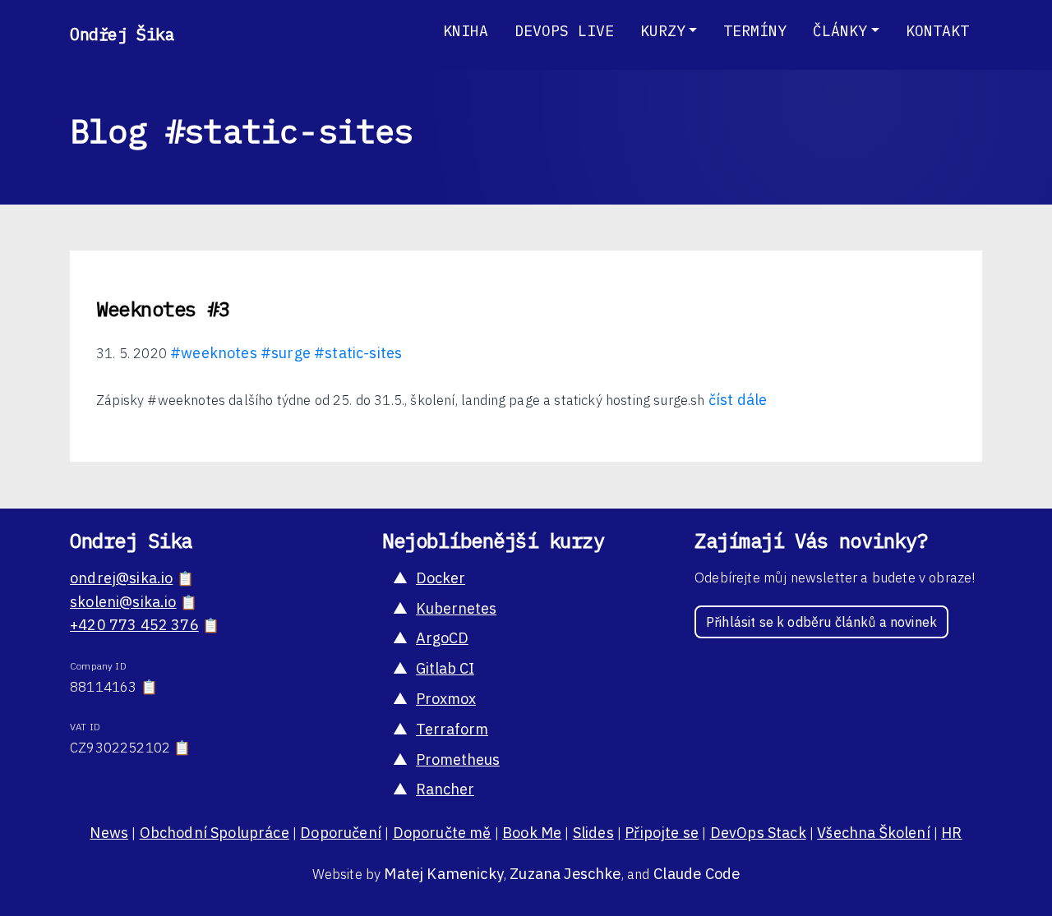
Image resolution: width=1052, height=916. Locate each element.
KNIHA (465, 30)
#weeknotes (213, 352)
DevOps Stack (758, 832)
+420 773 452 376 (134, 624)
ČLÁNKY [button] (840, 30)
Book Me (531, 832)
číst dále (738, 399)
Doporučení (340, 832)
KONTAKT (937, 30)
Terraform (452, 729)
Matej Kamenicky (444, 873)
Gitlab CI (445, 668)
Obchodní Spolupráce (214, 832)
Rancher (445, 789)
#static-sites (358, 352)
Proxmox (446, 698)
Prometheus (458, 759)
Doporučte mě (442, 832)
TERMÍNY (755, 30)
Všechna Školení (873, 832)
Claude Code (697, 873)
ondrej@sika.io (121, 577)
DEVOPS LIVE (564, 30)
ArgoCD (442, 637)
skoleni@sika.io (123, 601)
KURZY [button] (662, 30)
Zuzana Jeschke (565, 873)
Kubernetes (456, 608)
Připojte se (662, 832)
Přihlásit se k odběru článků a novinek (821, 622)
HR (951, 832)
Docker (440, 577)
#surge (286, 352)
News (109, 832)
